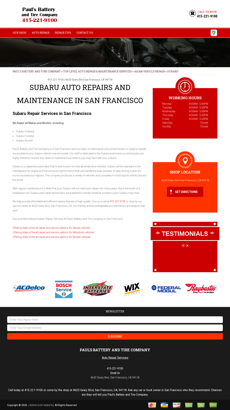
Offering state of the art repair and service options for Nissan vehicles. (52, 236)
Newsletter (115, 311)
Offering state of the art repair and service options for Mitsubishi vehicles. (54, 232)
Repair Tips (63, 32)
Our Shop (19, 32)
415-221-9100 (207, 16)
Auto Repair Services (115, 357)
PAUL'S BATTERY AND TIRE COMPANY (37, 71)
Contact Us (85, 32)
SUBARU (173, 71)
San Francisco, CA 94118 (98, 79)
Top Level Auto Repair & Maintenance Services (97, 71)
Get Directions (186, 192)
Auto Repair (40, 32)
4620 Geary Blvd (74, 79)
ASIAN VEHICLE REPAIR (149, 71)
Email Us (115, 373)
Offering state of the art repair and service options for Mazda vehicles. (52, 227)
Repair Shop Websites (41, 405)
